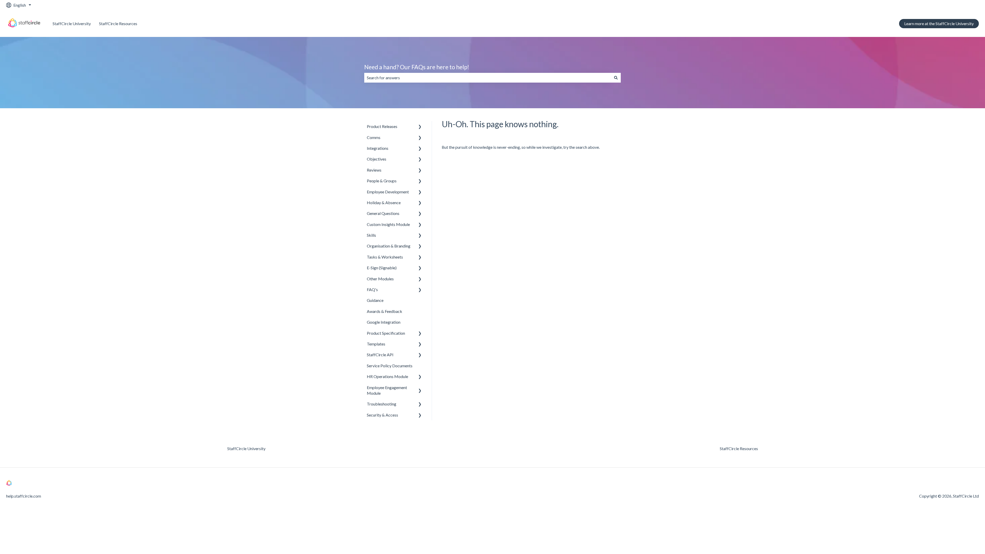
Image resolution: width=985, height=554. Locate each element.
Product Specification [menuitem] (386, 333)
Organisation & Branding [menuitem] (388, 245)
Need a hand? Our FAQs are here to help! (416, 67)
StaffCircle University (72, 23)
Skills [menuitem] (371, 235)
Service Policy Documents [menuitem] (389, 365)
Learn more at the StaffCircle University (939, 23)
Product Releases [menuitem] (382, 126)
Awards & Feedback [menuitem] (384, 311)
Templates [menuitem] (376, 343)
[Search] (616, 78)
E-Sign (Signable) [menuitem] (382, 267)
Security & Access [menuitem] (382, 414)
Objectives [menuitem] (376, 158)
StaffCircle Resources (118, 23)
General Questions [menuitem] (383, 213)
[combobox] (487, 78)
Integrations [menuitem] (377, 148)
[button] (420, 127)
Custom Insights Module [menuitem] (388, 224)
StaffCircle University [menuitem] (246, 448)
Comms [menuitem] (373, 137)
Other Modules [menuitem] (380, 278)
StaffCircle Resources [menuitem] (739, 448)
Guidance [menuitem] (375, 300)
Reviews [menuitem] (374, 169)
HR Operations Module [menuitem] (387, 376)
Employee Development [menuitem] (388, 191)
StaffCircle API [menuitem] (380, 354)
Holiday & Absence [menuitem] (384, 202)
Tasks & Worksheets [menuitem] (385, 256)
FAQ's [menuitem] (372, 289)
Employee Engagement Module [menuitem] (387, 390)
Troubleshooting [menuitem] (381, 403)
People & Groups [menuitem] (382, 180)
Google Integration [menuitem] (383, 322)
